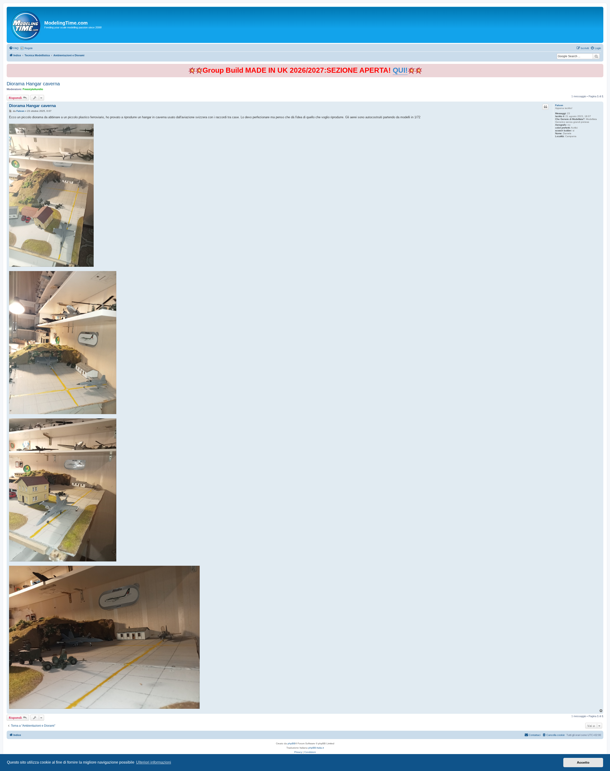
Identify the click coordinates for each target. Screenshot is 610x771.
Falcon (559, 105)
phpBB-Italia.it (316, 747)
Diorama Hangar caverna (33, 83)
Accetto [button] (583, 762)
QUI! (400, 70)
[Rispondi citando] (545, 107)
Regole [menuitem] (29, 48)
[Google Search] (596, 56)
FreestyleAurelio (33, 89)
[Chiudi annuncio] (600, 66)
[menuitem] (14, 48)
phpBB (291, 743)
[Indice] (26, 25)
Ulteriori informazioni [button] (153, 762)
